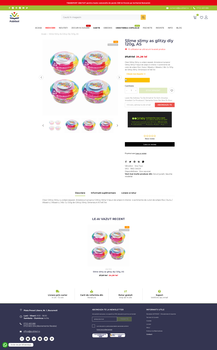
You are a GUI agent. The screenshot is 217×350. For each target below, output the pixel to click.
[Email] (139, 161)
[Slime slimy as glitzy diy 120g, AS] (108, 245)
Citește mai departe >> (136, 74)
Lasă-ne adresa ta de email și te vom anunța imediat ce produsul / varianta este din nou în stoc (148, 99)
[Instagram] (13, 8)
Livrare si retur (128, 193)
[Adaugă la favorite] (172, 90)
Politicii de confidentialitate (104, 329)
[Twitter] (27, 8)
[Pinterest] (16, 8)
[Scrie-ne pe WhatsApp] (5, 345)
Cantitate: (129, 86)
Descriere (80, 193)
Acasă (43, 34)
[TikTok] (20, 8)
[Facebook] (9, 8)
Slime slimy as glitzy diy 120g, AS (108, 272)
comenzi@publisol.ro (179, 8)
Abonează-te (165, 105)
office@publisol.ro (32, 331)
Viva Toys (139, 166)
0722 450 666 (203, 8)
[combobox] (101, 17)
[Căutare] (103, 17)
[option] (80, 77)
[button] (41, 77)
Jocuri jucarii (158, 174)
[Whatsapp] (143, 161)
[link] (57, 294)
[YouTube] (23, 8)
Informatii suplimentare (103, 193)
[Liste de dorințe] (202, 17)
